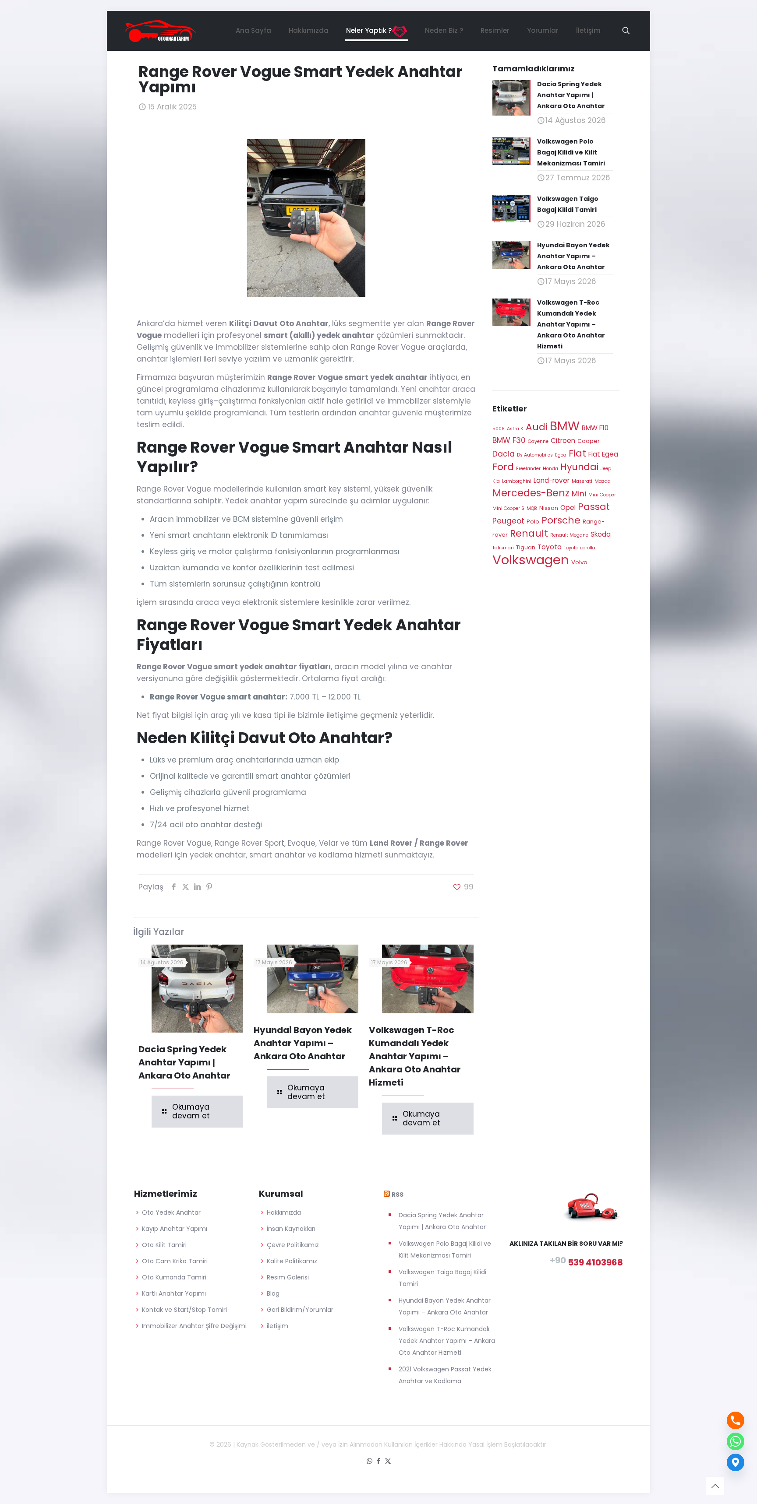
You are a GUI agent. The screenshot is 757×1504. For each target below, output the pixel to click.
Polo (533, 521)
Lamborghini (516, 481)
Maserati (582, 481)
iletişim (277, 1325)
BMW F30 (509, 440)
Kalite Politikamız (292, 1261)
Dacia (503, 454)
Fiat (577, 453)
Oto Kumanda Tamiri (174, 1277)
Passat (594, 506)
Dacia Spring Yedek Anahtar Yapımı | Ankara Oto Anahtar (184, 1062)
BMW (565, 426)
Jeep (606, 468)
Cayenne (538, 441)
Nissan (548, 508)
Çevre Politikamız (293, 1244)
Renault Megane (569, 535)
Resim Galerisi (288, 1277)
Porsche (560, 520)
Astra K (515, 428)
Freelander (528, 468)
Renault (529, 533)
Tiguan (525, 547)
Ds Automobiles (535, 455)
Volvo (579, 562)
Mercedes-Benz (531, 493)
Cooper (588, 441)
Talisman (503, 548)
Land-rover (552, 480)
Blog (273, 1293)
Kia (496, 481)
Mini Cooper (602, 495)
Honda (550, 468)
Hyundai (579, 466)
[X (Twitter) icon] (388, 1460)
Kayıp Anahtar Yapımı (174, 1228)
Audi (537, 427)
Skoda (601, 534)
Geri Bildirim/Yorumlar (300, 1309)
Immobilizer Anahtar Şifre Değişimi (194, 1325)
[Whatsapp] (735, 1441)
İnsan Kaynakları (291, 1228)
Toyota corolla (579, 548)
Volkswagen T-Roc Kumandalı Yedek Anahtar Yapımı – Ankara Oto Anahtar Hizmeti (415, 1056)
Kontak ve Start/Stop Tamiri (184, 1309)
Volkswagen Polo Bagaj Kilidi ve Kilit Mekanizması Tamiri (445, 1249)
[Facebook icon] (378, 1460)
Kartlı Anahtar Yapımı (174, 1293)
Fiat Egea (603, 454)
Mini (579, 493)
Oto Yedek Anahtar (171, 1212)
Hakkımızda (284, 1212)
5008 (498, 428)
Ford (503, 467)
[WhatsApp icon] (369, 1460)
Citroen (563, 440)
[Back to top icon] (715, 1486)
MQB (532, 508)
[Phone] (735, 1420)
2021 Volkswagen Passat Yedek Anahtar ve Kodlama (445, 1375)
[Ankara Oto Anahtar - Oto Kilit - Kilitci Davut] (160, 30)
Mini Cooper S (508, 508)
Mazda (602, 481)
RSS (397, 1194)
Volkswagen (530, 560)
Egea (560, 455)
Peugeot (508, 521)
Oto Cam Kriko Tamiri (175, 1261)
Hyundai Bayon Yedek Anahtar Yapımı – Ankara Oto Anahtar (303, 1043)
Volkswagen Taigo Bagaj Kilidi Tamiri (442, 1278)
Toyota (550, 547)
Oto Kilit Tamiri (164, 1244)
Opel (568, 507)
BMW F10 (595, 427)
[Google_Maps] (735, 1462)
